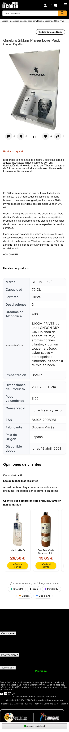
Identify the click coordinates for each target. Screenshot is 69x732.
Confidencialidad (39, 658)
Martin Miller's (18, 550)
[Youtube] (1, 693)
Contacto (7, 633)
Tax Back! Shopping (53, 673)
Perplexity (52, 589)
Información (8, 655)
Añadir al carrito (17, 565)
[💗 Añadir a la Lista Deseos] (20, 136)
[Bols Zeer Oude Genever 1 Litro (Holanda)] (45, 529)
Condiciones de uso (14, 658)
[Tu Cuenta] (45, 5)
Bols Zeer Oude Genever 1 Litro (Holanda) (46, 552)
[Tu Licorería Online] (10, 5)
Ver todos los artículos (16, 630)
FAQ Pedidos (36, 661)
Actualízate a (33, 671)
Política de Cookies (14, 664)
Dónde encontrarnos (41, 664)
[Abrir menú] (65, 4)
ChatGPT (18, 589)
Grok (35, 589)
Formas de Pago (58, 661)
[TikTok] (13, 693)
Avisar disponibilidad (35, 726)
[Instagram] (9, 693)
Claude (26, 595)
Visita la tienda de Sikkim (50, 32)
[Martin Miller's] (17, 529)
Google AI (44, 595)
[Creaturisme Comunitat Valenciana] (32, 716)
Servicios (6, 667)
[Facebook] (5, 693)
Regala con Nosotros (24, 673)
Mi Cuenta (8, 671)
